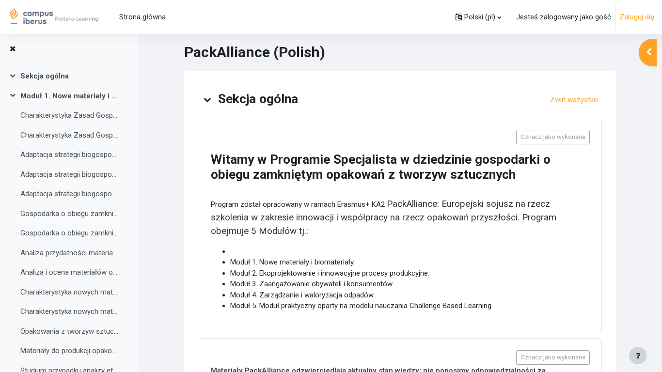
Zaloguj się (636, 17)
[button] (478, 17)
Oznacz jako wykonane (552, 136)
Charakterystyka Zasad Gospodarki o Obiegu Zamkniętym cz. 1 (69, 115)
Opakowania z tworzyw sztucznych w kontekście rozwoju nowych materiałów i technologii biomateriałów (69, 331)
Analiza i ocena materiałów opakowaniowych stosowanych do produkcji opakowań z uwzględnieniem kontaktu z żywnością (69, 272)
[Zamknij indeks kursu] (12, 49)
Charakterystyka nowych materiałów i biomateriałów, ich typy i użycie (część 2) (69, 311)
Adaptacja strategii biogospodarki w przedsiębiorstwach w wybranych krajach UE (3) (69, 193)
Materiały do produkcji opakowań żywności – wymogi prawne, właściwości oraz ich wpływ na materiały (69, 350)
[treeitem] (69, 76)
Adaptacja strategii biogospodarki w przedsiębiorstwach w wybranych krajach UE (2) (69, 174)
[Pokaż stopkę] (637, 355)
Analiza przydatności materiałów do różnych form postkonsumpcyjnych (69, 252)
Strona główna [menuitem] (142, 17)
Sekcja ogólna (44, 76)
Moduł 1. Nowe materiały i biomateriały (69, 96)
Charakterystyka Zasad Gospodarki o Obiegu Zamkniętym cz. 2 (69, 135)
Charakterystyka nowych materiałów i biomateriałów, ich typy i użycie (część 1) (69, 292)
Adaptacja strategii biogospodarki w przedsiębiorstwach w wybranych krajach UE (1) (69, 154)
